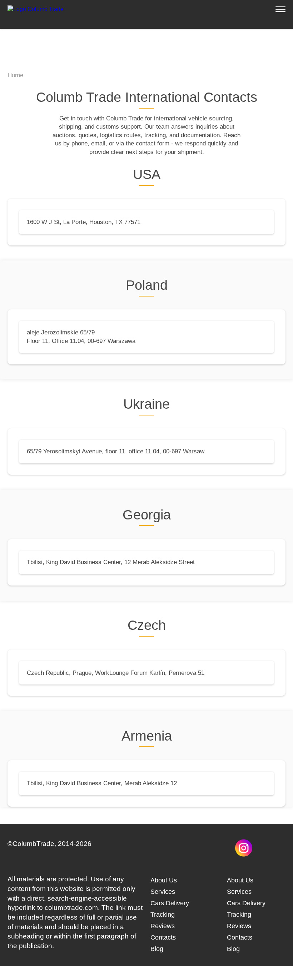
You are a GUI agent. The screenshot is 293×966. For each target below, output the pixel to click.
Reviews (162, 926)
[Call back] (20, 946)
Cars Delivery (169, 903)
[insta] (244, 855)
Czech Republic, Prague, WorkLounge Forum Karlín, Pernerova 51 (115, 672)
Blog (156, 948)
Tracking (162, 914)
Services (162, 891)
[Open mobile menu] (280, 9)
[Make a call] (260, 9)
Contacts (163, 937)
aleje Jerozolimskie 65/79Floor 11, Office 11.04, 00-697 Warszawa (81, 336)
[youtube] (272, 855)
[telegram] (159, 855)
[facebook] (215, 855)
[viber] (187, 855)
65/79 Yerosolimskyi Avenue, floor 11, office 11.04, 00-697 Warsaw (115, 451)
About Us (163, 880)
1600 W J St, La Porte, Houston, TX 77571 (83, 222)
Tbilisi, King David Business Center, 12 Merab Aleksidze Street (111, 562)
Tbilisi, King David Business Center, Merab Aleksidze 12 (102, 783)
